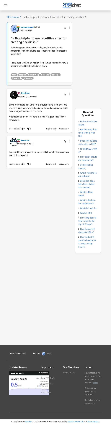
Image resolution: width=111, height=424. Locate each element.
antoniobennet (27, 27)
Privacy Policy (47, 383)
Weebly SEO (86, 213)
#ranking (45, 75)
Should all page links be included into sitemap (86, 184)
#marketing (33, 75)
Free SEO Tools (48, 378)
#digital (22, 75)
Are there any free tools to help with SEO (87, 132)
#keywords (17, 78)
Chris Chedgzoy (93, 422)
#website (28, 78)
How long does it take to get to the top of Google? (87, 221)
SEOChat (28, 422)
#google (56, 75)
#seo (14, 75)
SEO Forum (13, 17)
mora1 (49, 353)
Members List (69, 373)
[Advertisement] (39, 190)
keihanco (25, 140)
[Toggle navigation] (5, 5)
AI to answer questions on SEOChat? (90, 391)
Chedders (25, 93)
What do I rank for (88, 208)
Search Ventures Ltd (75, 422)
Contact (44, 373)
